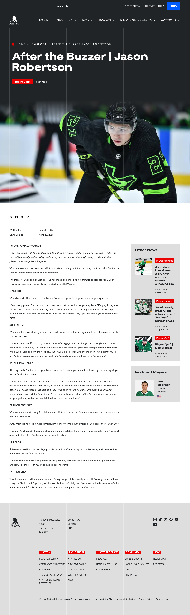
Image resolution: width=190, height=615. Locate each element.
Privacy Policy (145, 599)
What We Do (74, 558)
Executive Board (77, 564)
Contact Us (74, 519)
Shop (161, 6)
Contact (149, 6)
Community (168, 19)
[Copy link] (27, 217)
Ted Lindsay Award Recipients (49, 582)
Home (21, 44)
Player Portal (132, 6)
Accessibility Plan (104, 599)
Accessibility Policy (126, 599)
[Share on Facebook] (16, 217)
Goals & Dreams (133, 558)
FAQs (70, 580)
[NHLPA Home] (14, 20)
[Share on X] (11, 217)
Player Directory (48, 558)
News (85, 19)
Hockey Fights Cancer (137, 564)
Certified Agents (77, 574)
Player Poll (45, 569)
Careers (72, 523)
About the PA (65, 19)
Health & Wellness (106, 564)
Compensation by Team (52, 564)
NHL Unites (138, 574)
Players (43, 19)
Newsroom (39, 44)
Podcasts (158, 564)
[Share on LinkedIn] (22, 217)
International (76, 569)
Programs (104, 19)
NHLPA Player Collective (136, 19)
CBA (174, 5)
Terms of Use (162, 599)
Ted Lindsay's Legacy (50, 574)
